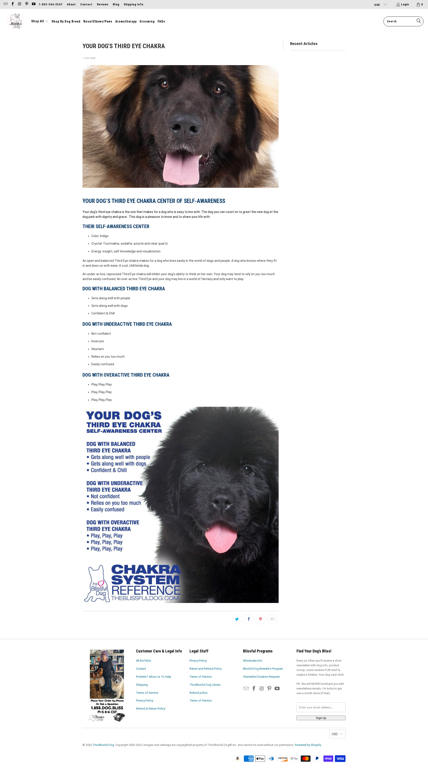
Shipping (142, 684)
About (71, 4)
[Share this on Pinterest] (260, 619)
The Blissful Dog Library (204, 684)
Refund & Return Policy (150, 708)
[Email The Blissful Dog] (5, 4)
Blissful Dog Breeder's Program (263, 668)
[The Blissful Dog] (15, 21)
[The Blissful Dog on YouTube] (33, 4)
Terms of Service (147, 692)
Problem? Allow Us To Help (153, 676)
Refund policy (198, 692)
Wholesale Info (252, 660)
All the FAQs (143, 660)
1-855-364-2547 (50, 4)
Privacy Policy (144, 700)
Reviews (102, 4)
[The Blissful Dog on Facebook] (12, 4)
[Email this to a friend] (272, 619)
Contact (86, 4)
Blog (116, 4)
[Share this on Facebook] (249, 619)
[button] (40, 21)
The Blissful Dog (103, 745)
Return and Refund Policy (205, 668)
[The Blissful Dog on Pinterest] (26, 4)
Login (405, 4)
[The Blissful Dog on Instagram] (19, 4)
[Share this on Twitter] (237, 619)
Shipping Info (133, 4)
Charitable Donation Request (261, 676)
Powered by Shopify (308, 745)
